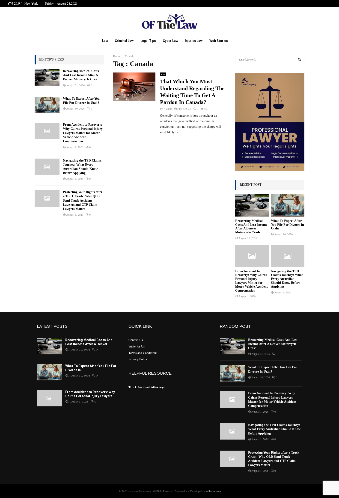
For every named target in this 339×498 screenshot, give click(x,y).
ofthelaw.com (213, 491)
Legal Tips (148, 41)
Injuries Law (193, 41)
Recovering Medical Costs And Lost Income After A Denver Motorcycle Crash (81, 75)
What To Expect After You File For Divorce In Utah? (287, 224)
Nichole (168, 108)
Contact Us (135, 340)
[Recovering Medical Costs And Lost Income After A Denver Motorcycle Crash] (47, 77)
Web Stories (218, 41)
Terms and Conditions (142, 352)
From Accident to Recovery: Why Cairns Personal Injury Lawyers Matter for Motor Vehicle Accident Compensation (83, 133)
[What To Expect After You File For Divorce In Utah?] (47, 105)
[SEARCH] (299, 59)
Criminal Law (124, 41)
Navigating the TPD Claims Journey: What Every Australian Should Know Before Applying (287, 278)
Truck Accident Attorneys (146, 387)
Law (105, 41)
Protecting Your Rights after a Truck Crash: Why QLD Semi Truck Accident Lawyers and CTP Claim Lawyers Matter (82, 200)
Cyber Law (170, 41)
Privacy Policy (138, 359)
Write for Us (136, 346)
